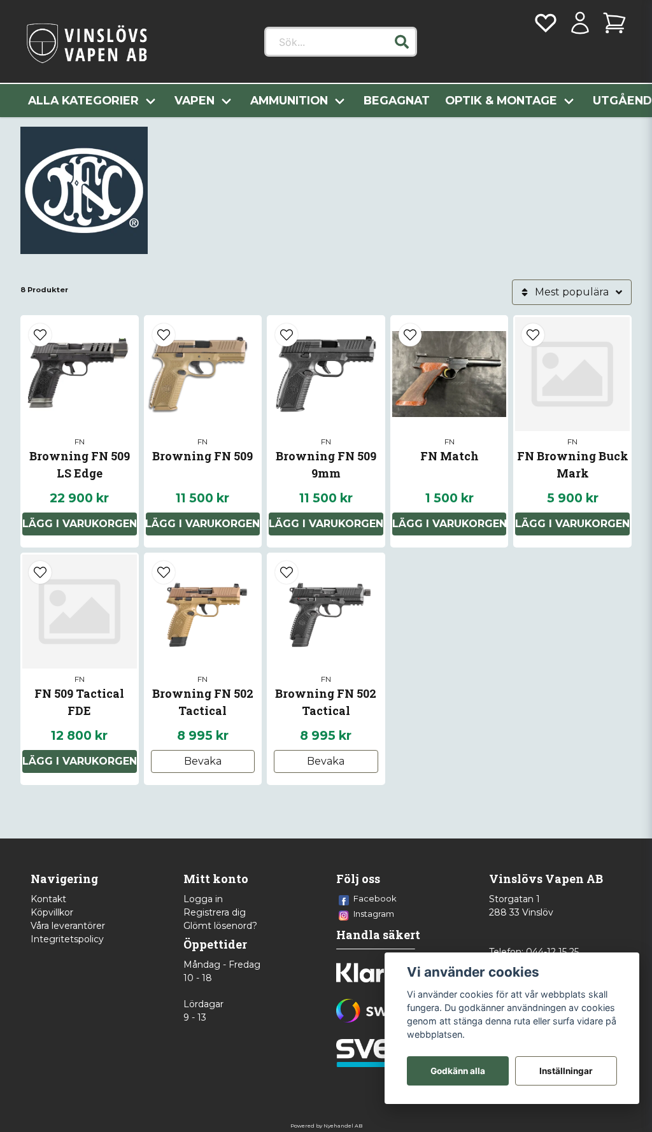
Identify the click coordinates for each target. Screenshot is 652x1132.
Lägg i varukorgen (79, 524)
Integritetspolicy (67, 939)
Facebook (375, 898)
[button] (402, 42)
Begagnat (397, 100)
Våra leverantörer (68, 925)
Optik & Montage (501, 100)
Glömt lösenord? (220, 925)
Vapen (194, 100)
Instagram (373, 914)
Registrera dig (214, 912)
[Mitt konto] (580, 23)
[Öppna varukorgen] (614, 23)
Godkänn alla (457, 1071)
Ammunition (289, 100)
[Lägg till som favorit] (545, 23)
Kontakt (48, 899)
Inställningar (566, 1071)
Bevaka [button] (203, 761)
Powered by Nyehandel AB (326, 1125)
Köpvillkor (52, 912)
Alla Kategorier (83, 100)
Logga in (203, 899)
